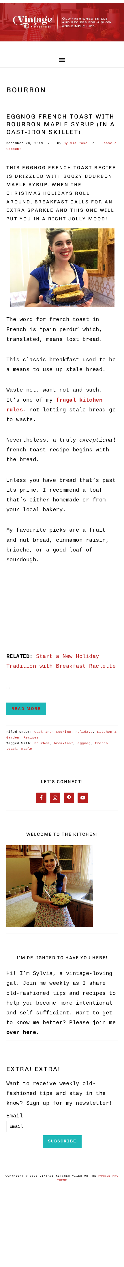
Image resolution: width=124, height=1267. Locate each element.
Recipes (31, 737)
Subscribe (62, 1141)
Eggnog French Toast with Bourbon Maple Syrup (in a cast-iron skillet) (60, 124)
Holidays (84, 732)
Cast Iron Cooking (52, 732)
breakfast (64, 743)
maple (26, 749)
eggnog (84, 743)
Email (14, 1116)
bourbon (42, 743)
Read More (26, 708)
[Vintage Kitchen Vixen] (62, 42)
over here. (23, 1032)
